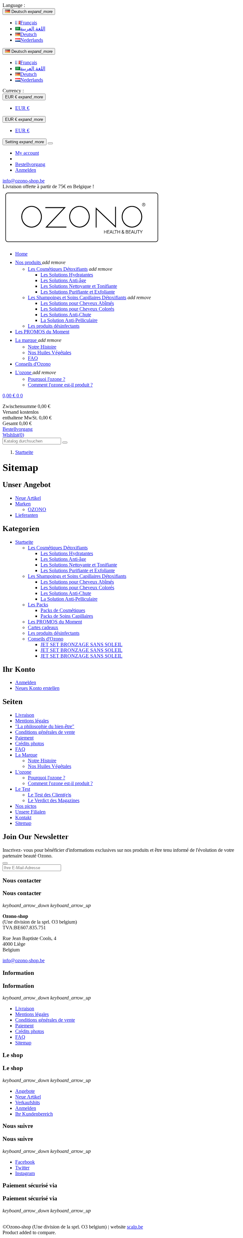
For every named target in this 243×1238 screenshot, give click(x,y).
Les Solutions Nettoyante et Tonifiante (78, 286)
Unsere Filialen (30, 811)
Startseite (24, 542)
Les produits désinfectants (53, 326)
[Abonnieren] (5, 863)
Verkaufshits (27, 1102)
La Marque (26, 755)
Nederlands (31, 40)
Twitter (22, 1167)
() (13, 434)
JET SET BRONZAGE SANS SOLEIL (81, 644)
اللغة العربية (32, 28)
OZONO (37, 509)
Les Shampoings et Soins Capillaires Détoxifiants (77, 297)
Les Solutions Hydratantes (66, 274)
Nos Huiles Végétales (49, 352)
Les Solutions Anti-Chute (65, 314)
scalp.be (135, 1226)
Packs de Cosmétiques (62, 610)
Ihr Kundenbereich (34, 1114)
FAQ (33, 358)
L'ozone (23, 772)
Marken (23, 503)
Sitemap (23, 823)
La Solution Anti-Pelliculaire (68, 320)
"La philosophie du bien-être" (44, 726)
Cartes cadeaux (43, 627)
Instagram (25, 1173)
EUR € (22, 108)
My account (27, 153)
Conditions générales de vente (45, 732)
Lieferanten (26, 515)
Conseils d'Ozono (45, 638)
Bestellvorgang (30, 164)
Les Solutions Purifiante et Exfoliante (77, 291)
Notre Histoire (42, 347)
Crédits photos (29, 743)
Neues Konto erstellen (37, 688)
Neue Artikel (28, 498)
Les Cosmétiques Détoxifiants (58, 269)
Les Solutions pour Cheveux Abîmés (77, 303)
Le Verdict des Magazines (53, 800)
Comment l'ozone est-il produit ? (60, 384)
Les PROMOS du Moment (55, 621)
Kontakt (23, 817)
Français (28, 22)
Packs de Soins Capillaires (66, 616)
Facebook (25, 1162)
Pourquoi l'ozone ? (46, 379)
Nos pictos (25, 806)
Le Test (22, 789)
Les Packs (38, 604)
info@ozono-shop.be (24, 180)
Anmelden (25, 682)
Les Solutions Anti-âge (63, 280)
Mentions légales (32, 720)
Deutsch (28, 34)
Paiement (24, 737)
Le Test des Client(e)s (49, 794)
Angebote (25, 1091)
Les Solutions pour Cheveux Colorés (77, 309)
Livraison (24, 715)
